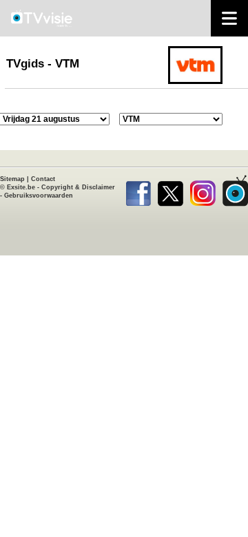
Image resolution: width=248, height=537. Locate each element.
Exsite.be (21, 187)
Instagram (203, 191)
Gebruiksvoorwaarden (38, 195)
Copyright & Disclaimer (78, 187)
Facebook (138, 191)
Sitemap (12, 179)
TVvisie (235, 191)
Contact (43, 179)
